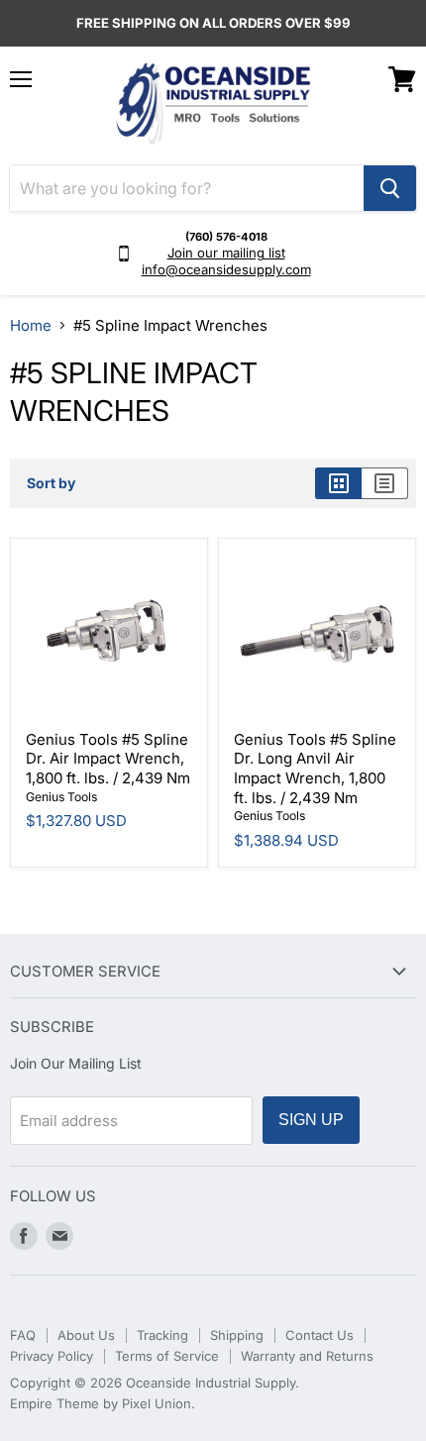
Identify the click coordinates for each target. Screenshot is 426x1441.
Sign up (311, 1119)
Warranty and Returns (307, 1356)
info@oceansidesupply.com (226, 269)
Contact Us (319, 1335)
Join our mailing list (226, 252)
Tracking (162, 1335)
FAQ (23, 1335)
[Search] (390, 188)
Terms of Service (167, 1356)
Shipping (237, 1335)
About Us (86, 1335)
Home (31, 325)
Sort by (51, 483)
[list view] (385, 483)
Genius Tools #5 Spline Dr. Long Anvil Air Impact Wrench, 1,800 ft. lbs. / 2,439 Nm (315, 768)
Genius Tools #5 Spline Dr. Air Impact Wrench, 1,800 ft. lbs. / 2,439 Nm (108, 758)
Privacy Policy (51, 1356)
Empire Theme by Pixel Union (100, 1403)
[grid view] (338, 483)
